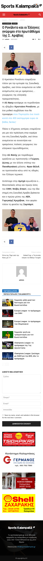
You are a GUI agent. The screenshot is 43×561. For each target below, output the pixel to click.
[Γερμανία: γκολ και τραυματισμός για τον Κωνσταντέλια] (7, 335)
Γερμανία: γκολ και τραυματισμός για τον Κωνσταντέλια (23, 334)
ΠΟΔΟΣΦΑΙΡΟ (13, 20)
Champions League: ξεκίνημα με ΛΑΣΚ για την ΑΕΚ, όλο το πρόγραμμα (26, 356)
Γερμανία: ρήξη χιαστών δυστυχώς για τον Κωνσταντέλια (24, 302)
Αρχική (4, 20)
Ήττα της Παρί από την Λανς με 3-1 (10, 256)
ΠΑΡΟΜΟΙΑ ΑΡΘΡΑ (10, 291)
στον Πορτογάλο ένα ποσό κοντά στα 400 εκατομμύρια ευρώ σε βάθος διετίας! (20, 118)
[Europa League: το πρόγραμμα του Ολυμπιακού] (7, 324)
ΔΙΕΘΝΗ (22, 20)
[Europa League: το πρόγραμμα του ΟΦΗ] (7, 313)
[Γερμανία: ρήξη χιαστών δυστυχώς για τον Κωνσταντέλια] (7, 302)
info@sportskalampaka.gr (26, 547)
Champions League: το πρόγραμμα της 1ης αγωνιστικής (24, 345)
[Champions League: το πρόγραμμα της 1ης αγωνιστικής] (7, 345)
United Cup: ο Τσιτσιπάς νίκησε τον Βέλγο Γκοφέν (31, 256)
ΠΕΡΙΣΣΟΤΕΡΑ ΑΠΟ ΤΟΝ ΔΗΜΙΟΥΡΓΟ (17, 294)
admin (7, 39)
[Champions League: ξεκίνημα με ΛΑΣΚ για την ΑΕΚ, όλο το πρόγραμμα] (7, 356)
